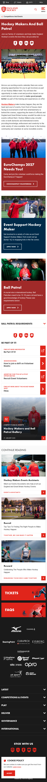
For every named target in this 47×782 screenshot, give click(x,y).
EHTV (31, 2)
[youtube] (29, 750)
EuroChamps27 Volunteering (19, 184)
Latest (4, 689)
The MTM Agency (27, 778)
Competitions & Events (14, 697)
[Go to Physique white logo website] (38, 658)
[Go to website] (16, 629)
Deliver (5, 713)
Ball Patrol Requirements (16, 323)
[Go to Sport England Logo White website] (31, 673)
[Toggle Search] (35, 9)
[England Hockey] (9, 9)
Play (4, 705)
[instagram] (12, 750)
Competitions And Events (13, 16)
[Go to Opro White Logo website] (31, 665)
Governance (9, 720)
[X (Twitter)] (18, 750)
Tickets (19, 2)
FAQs (41, 2)
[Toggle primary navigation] (43, 9)
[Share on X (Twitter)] (20, 43)
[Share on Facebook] (15, 43)
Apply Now (11, 247)
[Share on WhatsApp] (31, 43)
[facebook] (23, 750)
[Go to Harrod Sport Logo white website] (23, 658)
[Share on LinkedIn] (26, 43)
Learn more (17, 767)
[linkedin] (34, 750)
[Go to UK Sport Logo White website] (16, 673)
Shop (7, 2)
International (10, 728)
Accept (9, 773)
